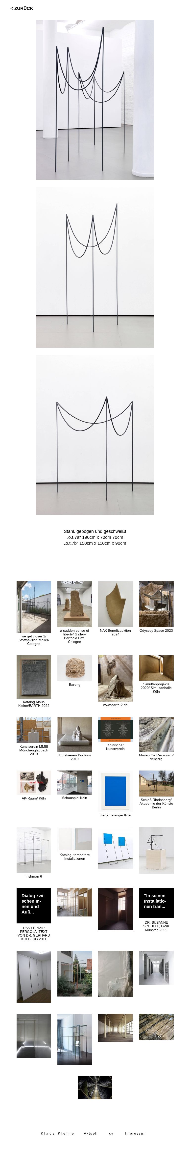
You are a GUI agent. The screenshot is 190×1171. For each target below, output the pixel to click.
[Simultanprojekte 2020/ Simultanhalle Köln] (156, 658)
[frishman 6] (34, 829)
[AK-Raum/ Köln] (34, 773)
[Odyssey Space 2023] (156, 583)
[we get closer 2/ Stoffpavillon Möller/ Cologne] (34, 583)
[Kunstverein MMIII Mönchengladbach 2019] (34, 720)
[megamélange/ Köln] (116, 773)
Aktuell (91, 1133)
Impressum (136, 1133)
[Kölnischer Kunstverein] (116, 720)
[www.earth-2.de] (116, 658)
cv (111, 1133)
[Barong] (75, 658)
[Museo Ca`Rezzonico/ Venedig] (156, 720)
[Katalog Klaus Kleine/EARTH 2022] (34, 658)
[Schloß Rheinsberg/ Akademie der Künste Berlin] (156, 773)
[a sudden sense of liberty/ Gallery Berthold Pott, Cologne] (75, 583)
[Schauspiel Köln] (75, 773)
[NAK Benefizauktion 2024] (116, 583)
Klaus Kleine (58, 1133)
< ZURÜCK (21, 8)
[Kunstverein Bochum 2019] (75, 720)
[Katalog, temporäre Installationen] (75, 829)
